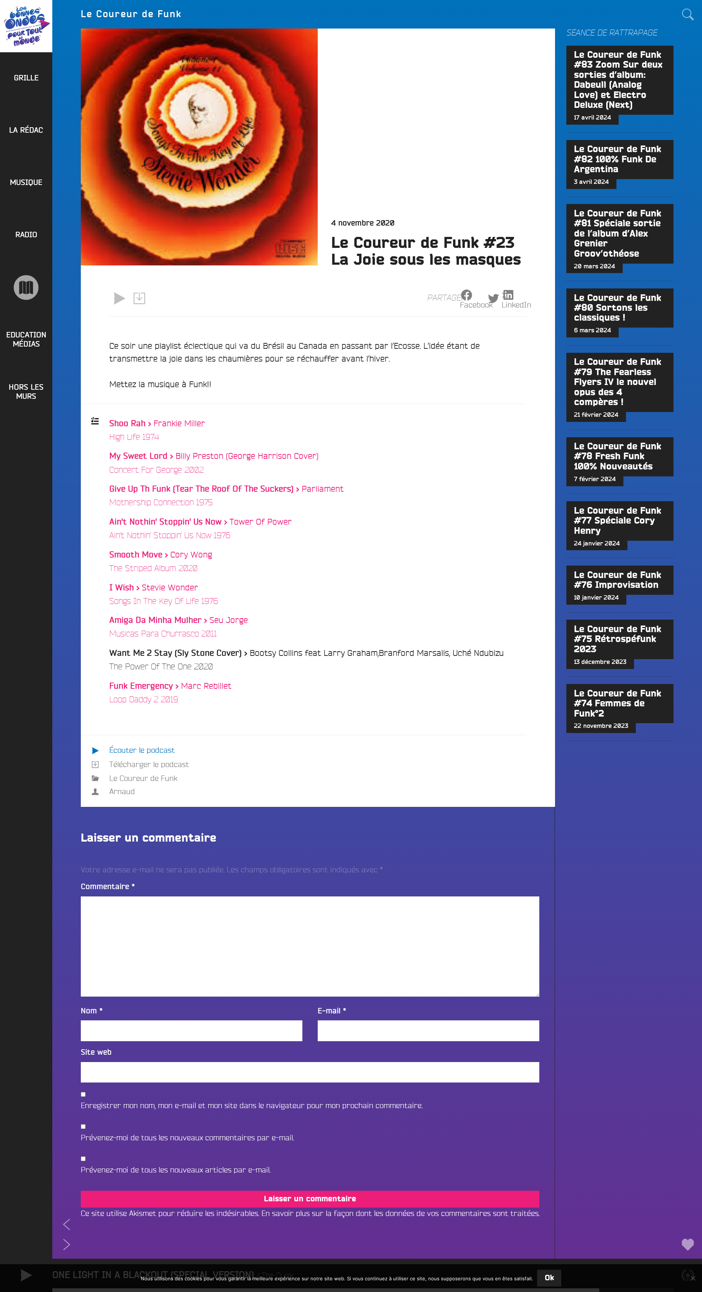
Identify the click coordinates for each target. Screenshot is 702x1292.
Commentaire (108, 887)
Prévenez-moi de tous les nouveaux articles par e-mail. (176, 1170)
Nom (92, 1011)
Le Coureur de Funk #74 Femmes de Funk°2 (617, 703)
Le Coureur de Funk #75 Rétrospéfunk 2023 (617, 639)
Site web (96, 1052)
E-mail (332, 1011)
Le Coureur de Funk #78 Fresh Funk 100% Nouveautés (617, 456)
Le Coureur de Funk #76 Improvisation (617, 580)
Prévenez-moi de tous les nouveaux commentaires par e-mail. (187, 1137)
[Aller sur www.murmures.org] (26, 287)
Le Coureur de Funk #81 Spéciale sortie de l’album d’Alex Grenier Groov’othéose (617, 233)
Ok (549, 1278)
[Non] (693, 1278)
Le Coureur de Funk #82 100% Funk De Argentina (617, 159)
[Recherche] (688, 14)
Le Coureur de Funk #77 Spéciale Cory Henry (617, 521)
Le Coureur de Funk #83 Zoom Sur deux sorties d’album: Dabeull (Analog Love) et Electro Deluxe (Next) (618, 80)
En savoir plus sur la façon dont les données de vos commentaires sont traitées (400, 1213)
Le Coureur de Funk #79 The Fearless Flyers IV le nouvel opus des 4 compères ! (617, 382)
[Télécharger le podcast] (139, 298)
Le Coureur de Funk (143, 778)
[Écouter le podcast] (119, 298)
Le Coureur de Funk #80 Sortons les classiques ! (617, 308)
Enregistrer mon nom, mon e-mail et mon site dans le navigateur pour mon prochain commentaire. (252, 1105)
